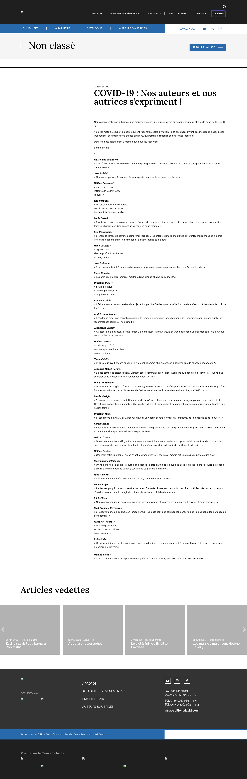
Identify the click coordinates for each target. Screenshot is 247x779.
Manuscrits (154, 13)
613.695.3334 (190, 704)
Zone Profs (201, 13)
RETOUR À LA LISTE (204, 47)
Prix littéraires (177, 13)
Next (244, 630)
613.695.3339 (188, 700)
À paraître (62, 28)
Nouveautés (29, 28)
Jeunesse (218, 13)
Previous (3, 630)
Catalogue (94, 28)
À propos (96, 13)
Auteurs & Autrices (133, 28)
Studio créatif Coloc (95, 734)
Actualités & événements (124, 13)
